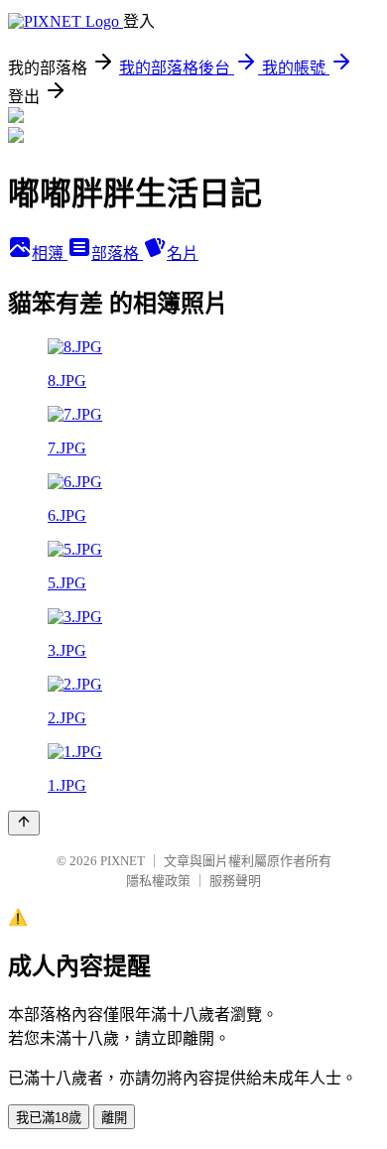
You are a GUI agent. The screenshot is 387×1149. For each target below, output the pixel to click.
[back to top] (24, 823)
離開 (114, 1117)
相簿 (49, 253)
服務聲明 (235, 880)
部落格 (117, 253)
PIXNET (122, 860)
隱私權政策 (158, 880)
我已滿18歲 (48, 1117)
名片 (182, 253)
